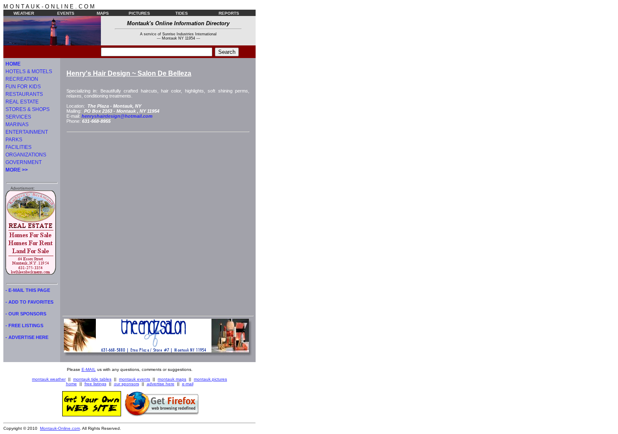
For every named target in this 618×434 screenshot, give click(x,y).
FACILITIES (18, 147)
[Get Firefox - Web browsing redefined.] (161, 415)
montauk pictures (210, 379)
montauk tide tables (92, 379)
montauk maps (172, 379)
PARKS (13, 140)
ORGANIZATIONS (25, 155)
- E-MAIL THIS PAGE (27, 290)
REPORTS (229, 13)
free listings (95, 383)
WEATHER (23, 13)
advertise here (160, 383)
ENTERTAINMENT (26, 132)
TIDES (181, 13)
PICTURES (139, 13)
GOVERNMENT (23, 162)
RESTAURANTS (24, 94)
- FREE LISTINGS (24, 325)
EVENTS (65, 13)
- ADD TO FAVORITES (29, 301)
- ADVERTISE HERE (26, 337)
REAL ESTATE (22, 102)
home (71, 383)
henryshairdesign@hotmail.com (117, 116)
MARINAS (17, 124)
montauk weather (49, 379)
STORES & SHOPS (27, 109)
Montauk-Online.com (60, 428)
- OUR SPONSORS (25, 313)
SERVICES (18, 117)
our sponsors (126, 383)
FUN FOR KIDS (23, 87)
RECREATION (21, 79)
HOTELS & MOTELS (28, 71)
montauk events (134, 379)
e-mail (187, 383)
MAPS (103, 13)
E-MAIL (89, 369)
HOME (13, 64)
